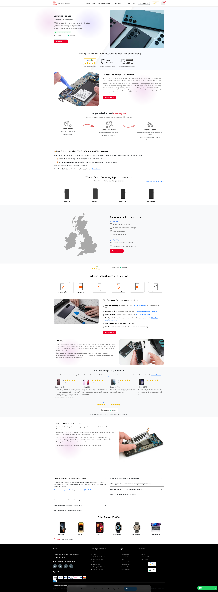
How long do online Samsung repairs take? (67, 510)
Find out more (96, 169)
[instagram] (65, 566)
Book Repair (60, 41)
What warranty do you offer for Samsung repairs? (126, 489)
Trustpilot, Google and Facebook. (146, 311)
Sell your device (143, 3)
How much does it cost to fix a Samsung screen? (69, 500)
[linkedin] (71, 566)
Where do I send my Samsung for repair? (123, 494)
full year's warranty (140, 305)
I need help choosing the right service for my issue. (70, 478)
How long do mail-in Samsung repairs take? (68, 505)
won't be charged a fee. (143, 314)
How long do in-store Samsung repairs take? (124, 478)
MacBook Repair (90, 3)
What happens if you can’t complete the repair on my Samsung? (130, 484)
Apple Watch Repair (104, 3)
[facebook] (55, 566)
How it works (131, 3)
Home (58, 539)
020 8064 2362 (60, 558)
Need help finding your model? (155, 181)
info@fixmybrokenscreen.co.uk (65, 561)
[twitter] (60, 566)
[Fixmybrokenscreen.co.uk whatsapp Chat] (195, 586)
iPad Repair (119, 3)
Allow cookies (130, 589)
